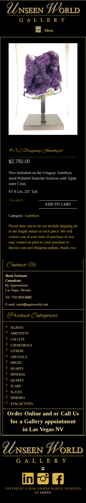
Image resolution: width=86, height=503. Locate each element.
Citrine (17, 351)
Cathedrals (21, 345)
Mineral (18, 374)
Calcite (18, 339)
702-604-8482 (21, 297)
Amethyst (31, 215)
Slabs (16, 386)
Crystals (19, 357)
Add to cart (58, 204)
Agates (17, 327)
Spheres (18, 398)
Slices (16, 392)
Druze (16, 363)
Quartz (17, 380)
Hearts (17, 368)
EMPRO (45, 492)
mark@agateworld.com (32, 304)
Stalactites (22, 404)
